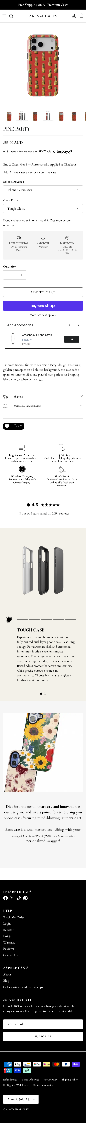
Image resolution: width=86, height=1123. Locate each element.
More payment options (43, 315)
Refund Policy (10, 1079)
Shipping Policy (70, 1079)
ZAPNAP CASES (20, 1109)
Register (8, 930)
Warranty (9, 943)
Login (7, 924)
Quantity (9, 267)
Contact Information (43, 1085)
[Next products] (78, 325)
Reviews (8, 949)
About (7, 974)
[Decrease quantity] (6, 275)
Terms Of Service (30, 1079)
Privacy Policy (50, 1079)
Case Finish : (12, 200)
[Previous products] (69, 325)
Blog (6, 981)
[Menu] (4, 16)
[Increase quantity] (22, 275)
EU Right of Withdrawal (15, 1085)
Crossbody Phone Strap (37, 334)
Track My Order (13, 917)
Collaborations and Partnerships (23, 987)
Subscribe (43, 1036)
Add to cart (43, 292)
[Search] (13, 16)
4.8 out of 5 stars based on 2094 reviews (43, 513)
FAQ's (7, 936)
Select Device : (13, 182)
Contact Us (10, 955)
